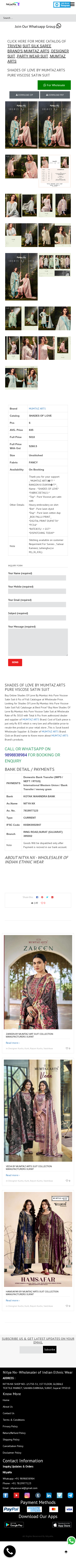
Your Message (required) (22, 626)
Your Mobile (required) (20, 586)
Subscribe (49, 1349)
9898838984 (16, 755)
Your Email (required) (20, 600)
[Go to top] (66, 1552)
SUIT (26, 46)
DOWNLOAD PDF (56, 95)
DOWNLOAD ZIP (25, 95)
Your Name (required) (20, 573)
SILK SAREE (41, 46)
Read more (12, 1042)
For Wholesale (55, 85)
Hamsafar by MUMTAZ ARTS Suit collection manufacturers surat (32, 1293)
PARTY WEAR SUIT (32, 56)
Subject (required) (18, 613)
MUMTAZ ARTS (36, 51)
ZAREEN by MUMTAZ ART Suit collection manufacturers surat (29, 1035)
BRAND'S (15, 51)
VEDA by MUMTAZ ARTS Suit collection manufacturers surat (29, 1167)
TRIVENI (14, 46)
